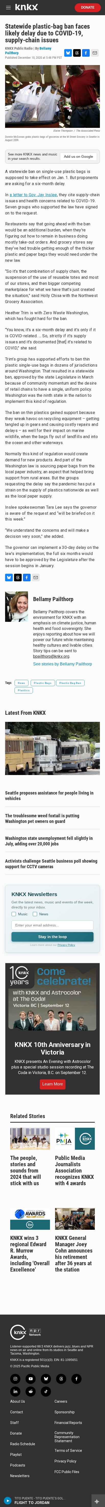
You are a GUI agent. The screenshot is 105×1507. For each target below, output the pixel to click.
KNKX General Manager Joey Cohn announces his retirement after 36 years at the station (74, 1254)
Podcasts (17, 1465)
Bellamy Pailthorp (53, 599)
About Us (17, 1401)
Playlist (16, 1455)
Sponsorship (65, 1412)
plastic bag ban (70, 683)
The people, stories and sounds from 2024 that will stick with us (25, 1170)
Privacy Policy (66, 944)
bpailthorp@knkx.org (51, 656)
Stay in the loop (52, 937)
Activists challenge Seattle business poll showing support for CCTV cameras (51, 863)
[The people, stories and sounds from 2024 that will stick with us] (30, 1139)
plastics (24, 690)
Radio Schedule (22, 1444)
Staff (14, 1423)
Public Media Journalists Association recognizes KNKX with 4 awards (74, 1170)
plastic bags (43, 683)
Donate (88, 7)
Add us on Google (78, 156)
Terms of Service (68, 1451)
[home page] (26, 9)
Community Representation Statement (67, 1437)
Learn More (52, 1084)
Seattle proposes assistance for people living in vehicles (49, 795)
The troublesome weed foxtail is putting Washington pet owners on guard (42, 818)
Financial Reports (68, 1423)
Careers (61, 1401)
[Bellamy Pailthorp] (16, 606)
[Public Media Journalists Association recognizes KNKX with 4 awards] (75, 1139)
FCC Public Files (67, 1472)
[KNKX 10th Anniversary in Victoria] (52, 998)
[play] (8, 1500)
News (21, 683)
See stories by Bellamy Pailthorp (62, 664)
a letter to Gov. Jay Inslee (33, 194)
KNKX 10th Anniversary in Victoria (52, 1048)
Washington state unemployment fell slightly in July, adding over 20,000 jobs (49, 841)
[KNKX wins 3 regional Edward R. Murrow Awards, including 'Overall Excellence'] (30, 1219)
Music (23, 914)
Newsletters (20, 1476)
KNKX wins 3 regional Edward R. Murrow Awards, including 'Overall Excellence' (30, 1254)
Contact (16, 1412)
